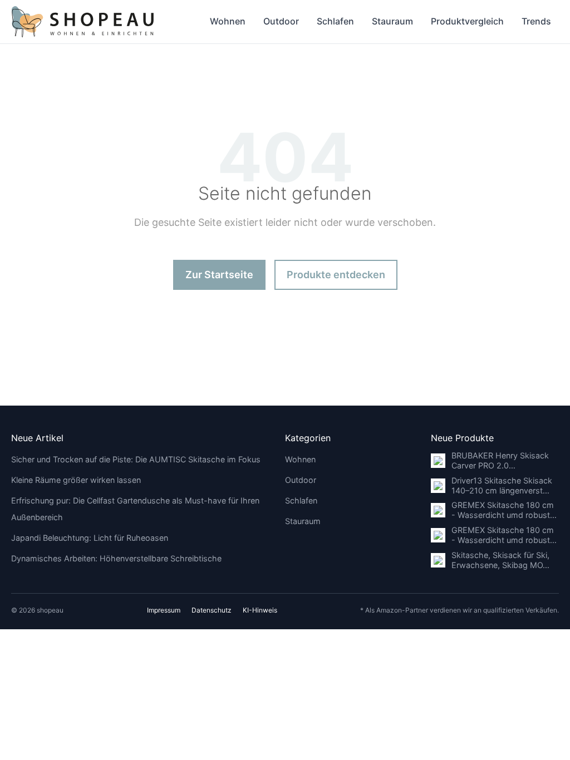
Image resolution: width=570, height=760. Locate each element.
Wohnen (227, 21)
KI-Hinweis (260, 610)
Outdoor (281, 21)
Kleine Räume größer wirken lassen (76, 480)
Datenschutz (211, 610)
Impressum (163, 610)
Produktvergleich (467, 21)
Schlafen (335, 21)
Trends (536, 21)
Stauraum (392, 21)
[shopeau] (82, 22)
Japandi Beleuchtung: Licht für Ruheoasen (89, 537)
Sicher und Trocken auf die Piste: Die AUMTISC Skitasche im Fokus (136, 459)
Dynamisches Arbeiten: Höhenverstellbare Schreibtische (116, 558)
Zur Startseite (219, 274)
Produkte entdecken (336, 274)
